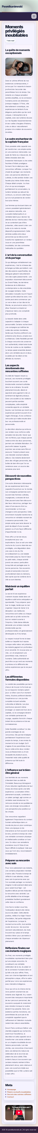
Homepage (11, 1089)
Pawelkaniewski (12, 6)
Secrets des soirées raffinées (19, 1094)
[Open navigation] (34, 16)
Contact (10, 1097)
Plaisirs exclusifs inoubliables (19, 1092)
